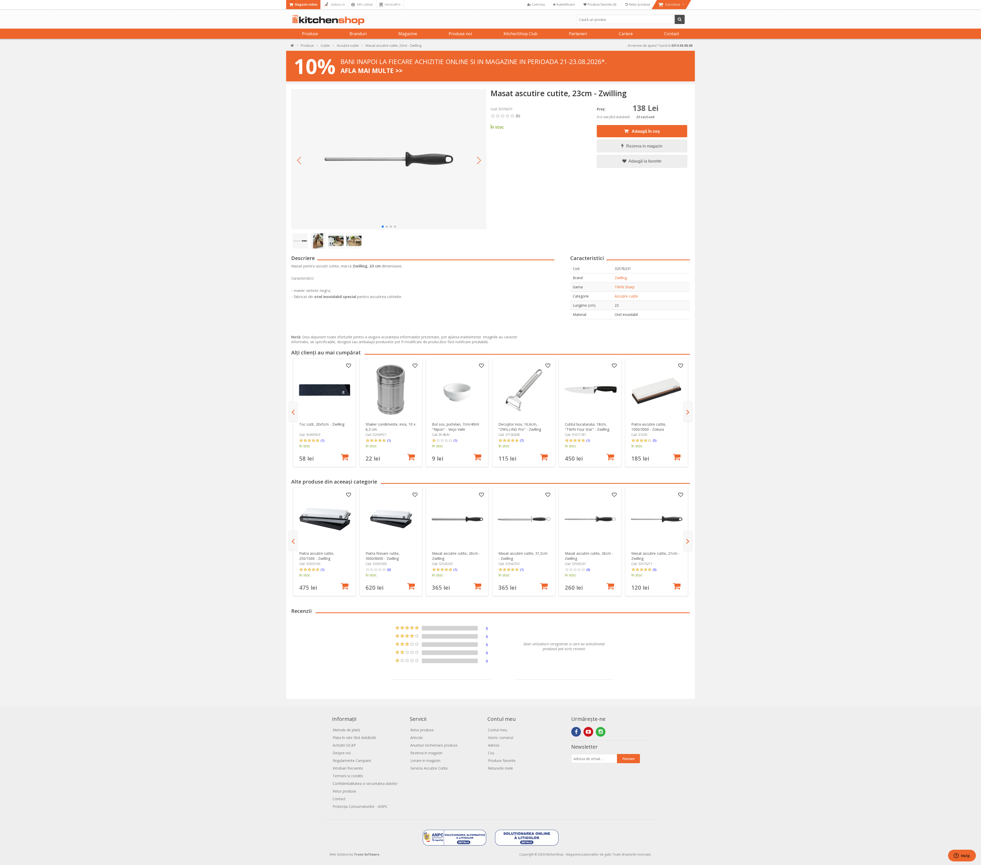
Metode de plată (346, 729)
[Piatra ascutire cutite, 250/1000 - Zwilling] (325, 519)
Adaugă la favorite (644, 161)
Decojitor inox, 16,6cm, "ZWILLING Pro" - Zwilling (519, 427)
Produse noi (460, 33)
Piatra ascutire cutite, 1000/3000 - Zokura (648, 427)
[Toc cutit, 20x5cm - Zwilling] (325, 390)
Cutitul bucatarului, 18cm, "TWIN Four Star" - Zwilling (587, 427)
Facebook (576, 732)
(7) (521, 440)
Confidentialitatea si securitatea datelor (365, 783)
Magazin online (305, 4)
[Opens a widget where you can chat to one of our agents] (962, 856)
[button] (299, 160)
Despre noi (342, 752)
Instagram (600, 732)
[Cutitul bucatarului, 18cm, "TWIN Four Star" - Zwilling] (590, 390)
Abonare (628, 759)
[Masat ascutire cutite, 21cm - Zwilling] (657, 519)
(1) (322, 440)
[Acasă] (292, 47)
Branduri (358, 33)
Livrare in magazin (425, 760)
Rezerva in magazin (644, 146)
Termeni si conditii (348, 775)
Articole (416, 737)
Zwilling (621, 277)
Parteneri (578, 33)
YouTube (588, 732)
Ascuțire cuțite (626, 296)
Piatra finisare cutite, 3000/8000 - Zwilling (383, 556)
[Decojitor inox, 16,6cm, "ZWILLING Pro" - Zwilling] (524, 390)
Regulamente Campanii (352, 760)
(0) (389, 569)
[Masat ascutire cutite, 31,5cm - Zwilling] (524, 519)
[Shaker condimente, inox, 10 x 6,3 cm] (391, 390)
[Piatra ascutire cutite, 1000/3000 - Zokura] (657, 390)
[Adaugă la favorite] (349, 366)
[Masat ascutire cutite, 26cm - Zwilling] (457, 519)
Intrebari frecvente (348, 768)
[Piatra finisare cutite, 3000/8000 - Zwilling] (391, 519)
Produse (310, 33)
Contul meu (497, 729)
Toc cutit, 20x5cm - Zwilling (321, 424)
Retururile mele (500, 768)
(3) (654, 569)
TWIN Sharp (625, 287)
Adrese (493, 745)
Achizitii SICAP (344, 745)
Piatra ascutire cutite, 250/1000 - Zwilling (316, 556)
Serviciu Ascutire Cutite (429, 768)
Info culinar (364, 4)
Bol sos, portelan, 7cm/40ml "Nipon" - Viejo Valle (455, 427)
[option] (324, 412)
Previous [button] (293, 412)
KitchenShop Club (521, 33)
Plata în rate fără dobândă (354, 737)
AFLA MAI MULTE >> (372, 70)
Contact (671, 33)
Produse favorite (502, 760)
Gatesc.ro (337, 4)
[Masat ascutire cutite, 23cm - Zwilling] (388, 159)
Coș (491, 752)
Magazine (407, 33)
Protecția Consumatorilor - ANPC (360, 806)
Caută (680, 19)
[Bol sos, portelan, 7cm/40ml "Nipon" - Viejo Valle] (457, 390)
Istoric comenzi (500, 737)
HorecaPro (392, 4)
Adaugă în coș (645, 131)
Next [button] (687, 412)
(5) (654, 440)
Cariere (626, 33)
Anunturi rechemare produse (434, 745)
